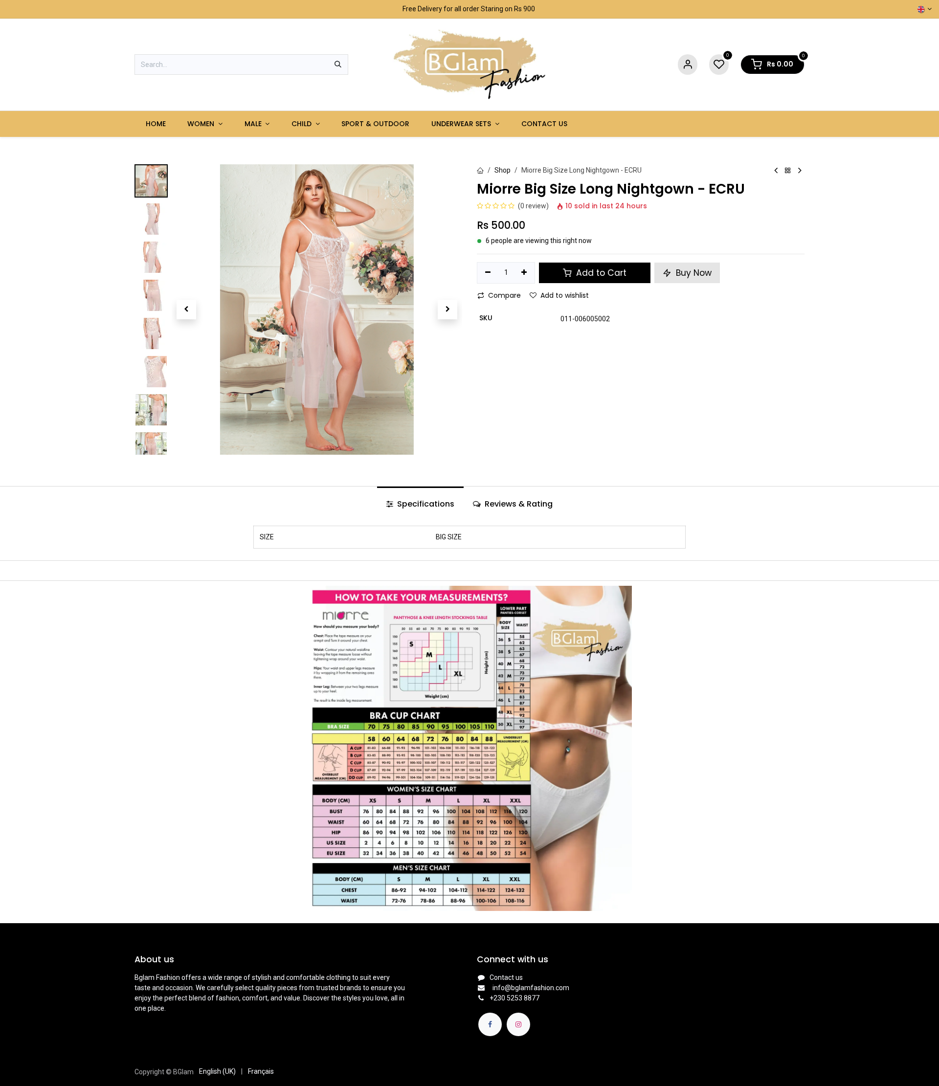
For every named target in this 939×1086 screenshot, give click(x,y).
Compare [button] (504, 295)
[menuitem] (155, 124)
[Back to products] (788, 171)
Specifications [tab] (424, 504)
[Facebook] (490, 1024)
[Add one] (524, 273)
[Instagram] (518, 1024)
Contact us (506, 977)
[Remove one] (488, 273)
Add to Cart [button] (600, 273)
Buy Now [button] (692, 273)
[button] (186, 309)
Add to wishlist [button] (564, 295)
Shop (502, 170)
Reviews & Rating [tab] (518, 504)
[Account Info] (687, 64)
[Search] (338, 64)
